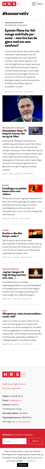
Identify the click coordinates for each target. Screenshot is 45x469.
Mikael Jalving (7, 299)
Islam (4, 311)
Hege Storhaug (7, 174)
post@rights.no (15, 401)
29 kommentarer (26, 257)
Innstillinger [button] (31, 460)
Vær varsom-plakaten (21, 422)
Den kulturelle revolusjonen (16, 25)
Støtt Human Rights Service (14, 384)
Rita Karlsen (9, 92)
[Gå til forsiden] (14, 374)
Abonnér (35, 441)
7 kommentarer (27, 299)
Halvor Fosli (6, 257)
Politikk (5, 186)
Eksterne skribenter (10, 269)
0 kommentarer (28, 92)
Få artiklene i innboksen (17, 435)
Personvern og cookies (11, 389)
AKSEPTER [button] (22, 465)
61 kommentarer (27, 344)
